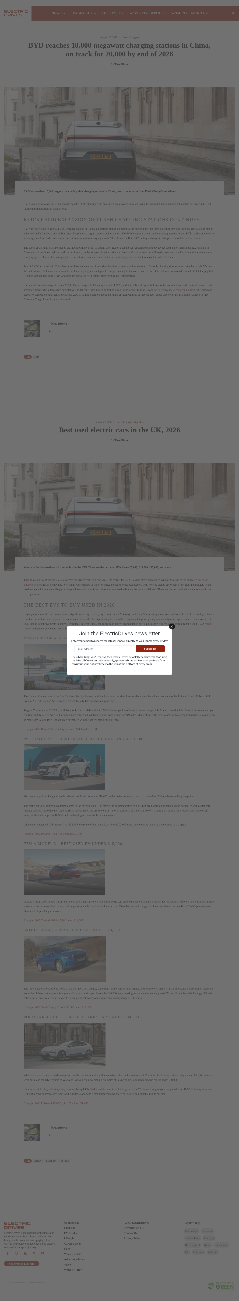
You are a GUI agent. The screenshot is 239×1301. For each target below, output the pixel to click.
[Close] (172, 626)
